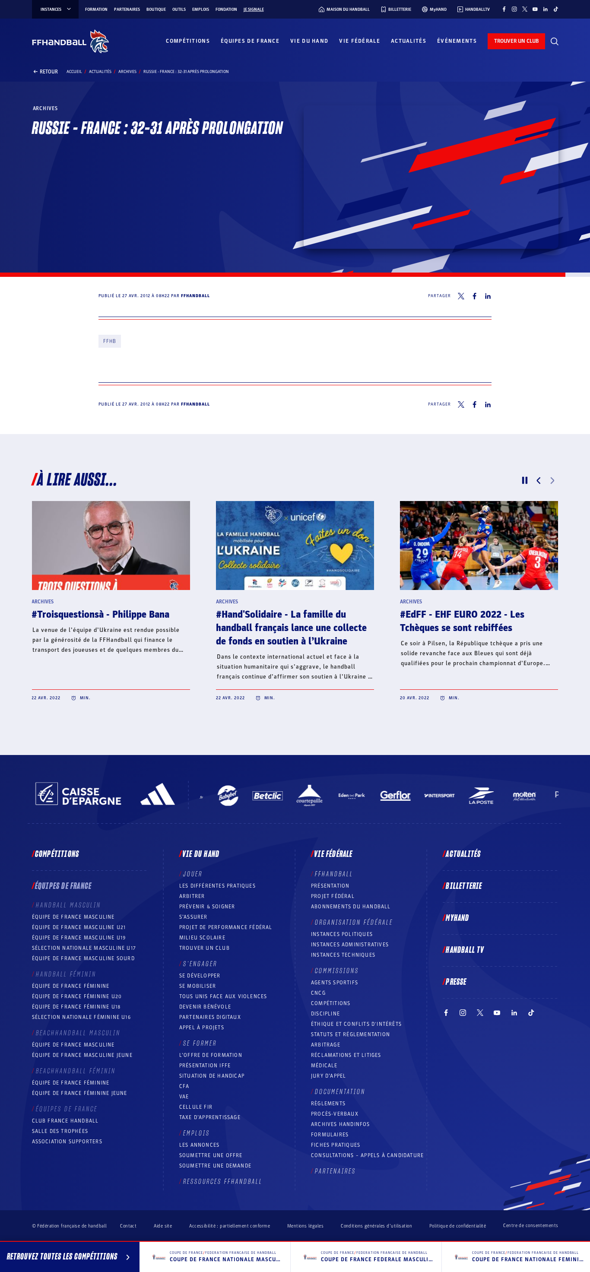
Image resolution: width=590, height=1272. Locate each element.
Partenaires (127, 9)
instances (51, 9)
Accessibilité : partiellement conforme (229, 1226)
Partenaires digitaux (210, 1017)
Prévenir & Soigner (207, 907)
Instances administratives (350, 945)
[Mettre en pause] (524, 480)
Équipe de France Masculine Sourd (83, 958)
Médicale (324, 1066)
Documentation (340, 1091)
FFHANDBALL (334, 874)
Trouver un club (204, 948)
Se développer (200, 976)
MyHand (457, 918)
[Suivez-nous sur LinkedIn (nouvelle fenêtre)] (545, 9)
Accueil (74, 71)
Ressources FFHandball (223, 1181)
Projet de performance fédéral (226, 927)
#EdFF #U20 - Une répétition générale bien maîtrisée (460, 621)
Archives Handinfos (340, 1124)
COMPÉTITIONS (330, 1003)
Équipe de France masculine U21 (79, 927)
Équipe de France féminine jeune (79, 1093)
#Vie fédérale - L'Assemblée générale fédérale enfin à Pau (293, 621)
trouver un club (516, 41)
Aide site (163, 1226)
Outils (179, 9)
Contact (128, 1226)
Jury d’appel (328, 1076)
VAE (184, 1097)
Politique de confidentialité (457, 1226)
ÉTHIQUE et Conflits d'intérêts (356, 1024)
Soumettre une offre (211, 1155)
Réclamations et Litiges (346, 1055)
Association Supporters (67, 1142)
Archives (127, 71)
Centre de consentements (530, 1225)
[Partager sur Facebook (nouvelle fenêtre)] (474, 296)
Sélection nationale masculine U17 (84, 948)
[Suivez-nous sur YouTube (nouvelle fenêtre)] (535, 9)
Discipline (325, 1014)
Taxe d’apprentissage (210, 1117)
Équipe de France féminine (71, 986)
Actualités (408, 41)
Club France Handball (65, 1121)
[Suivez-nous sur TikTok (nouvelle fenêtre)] (555, 9)
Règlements (328, 1104)
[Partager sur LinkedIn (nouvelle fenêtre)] (488, 296)
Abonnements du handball (351, 907)
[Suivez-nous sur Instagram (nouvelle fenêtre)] (514, 9)
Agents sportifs (334, 983)
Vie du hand (309, 41)
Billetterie (464, 886)
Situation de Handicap (211, 1076)
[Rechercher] (554, 41)
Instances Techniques (343, 955)
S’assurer (193, 917)
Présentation (330, 886)
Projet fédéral (333, 896)
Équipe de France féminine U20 (77, 996)
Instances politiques (342, 934)
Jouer (193, 874)
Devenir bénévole (205, 1007)
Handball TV (465, 950)
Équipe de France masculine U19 (79, 938)
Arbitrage (325, 1045)
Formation (96, 9)
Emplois (200, 9)
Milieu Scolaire (202, 938)
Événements (457, 41)
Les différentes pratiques (217, 886)
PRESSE (456, 982)
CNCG (318, 993)
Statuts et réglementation (350, 1034)
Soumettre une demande (215, 1166)
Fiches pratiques (335, 1145)
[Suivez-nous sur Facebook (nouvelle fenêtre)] (504, 9)
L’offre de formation (210, 1055)
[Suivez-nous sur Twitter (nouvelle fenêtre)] (524, 9)
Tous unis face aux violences (223, 996)
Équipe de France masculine (73, 917)
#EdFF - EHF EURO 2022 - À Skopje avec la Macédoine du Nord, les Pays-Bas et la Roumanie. (111, 628)
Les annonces (199, 1145)
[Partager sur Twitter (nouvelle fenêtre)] (461, 296)
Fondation (226, 9)
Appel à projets (201, 1028)
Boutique (156, 9)
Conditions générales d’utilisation (376, 1226)
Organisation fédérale (354, 922)
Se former (200, 1043)
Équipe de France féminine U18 (76, 1007)
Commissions (337, 970)
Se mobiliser (197, 986)
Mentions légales (305, 1226)
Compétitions (188, 41)
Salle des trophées (60, 1131)
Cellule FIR (196, 1107)
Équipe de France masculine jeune (82, 1055)
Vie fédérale (359, 41)
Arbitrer (192, 896)
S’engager (200, 964)
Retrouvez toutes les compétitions (62, 1257)
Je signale (254, 9)
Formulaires (330, 1135)
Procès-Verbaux (334, 1114)
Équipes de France (250, 41)
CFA (184, 1086)
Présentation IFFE (205, 1066)
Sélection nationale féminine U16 (81, 1017)
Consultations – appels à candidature (367, 1155)
